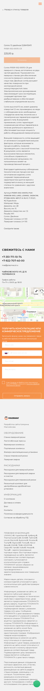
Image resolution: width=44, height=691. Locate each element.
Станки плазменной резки (16, 456)
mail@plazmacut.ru (10, 265)
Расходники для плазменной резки (20, 480)
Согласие (13, 382)
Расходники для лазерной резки (19, 470)
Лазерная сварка (12, 459)
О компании (9, 499)
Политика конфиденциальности (18, 514)
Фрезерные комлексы (14, 445)
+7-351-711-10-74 (12, 256)
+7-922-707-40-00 (13, 260)
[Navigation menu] (40, 4)
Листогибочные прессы (15, 441)
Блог (6, 506)
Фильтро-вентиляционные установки (21, 452)
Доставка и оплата (12, 503)
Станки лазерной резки (14, 437)
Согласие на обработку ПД (16, 518)
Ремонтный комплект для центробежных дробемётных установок (17, 486)
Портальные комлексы (14, 448)
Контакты (8, 510)
